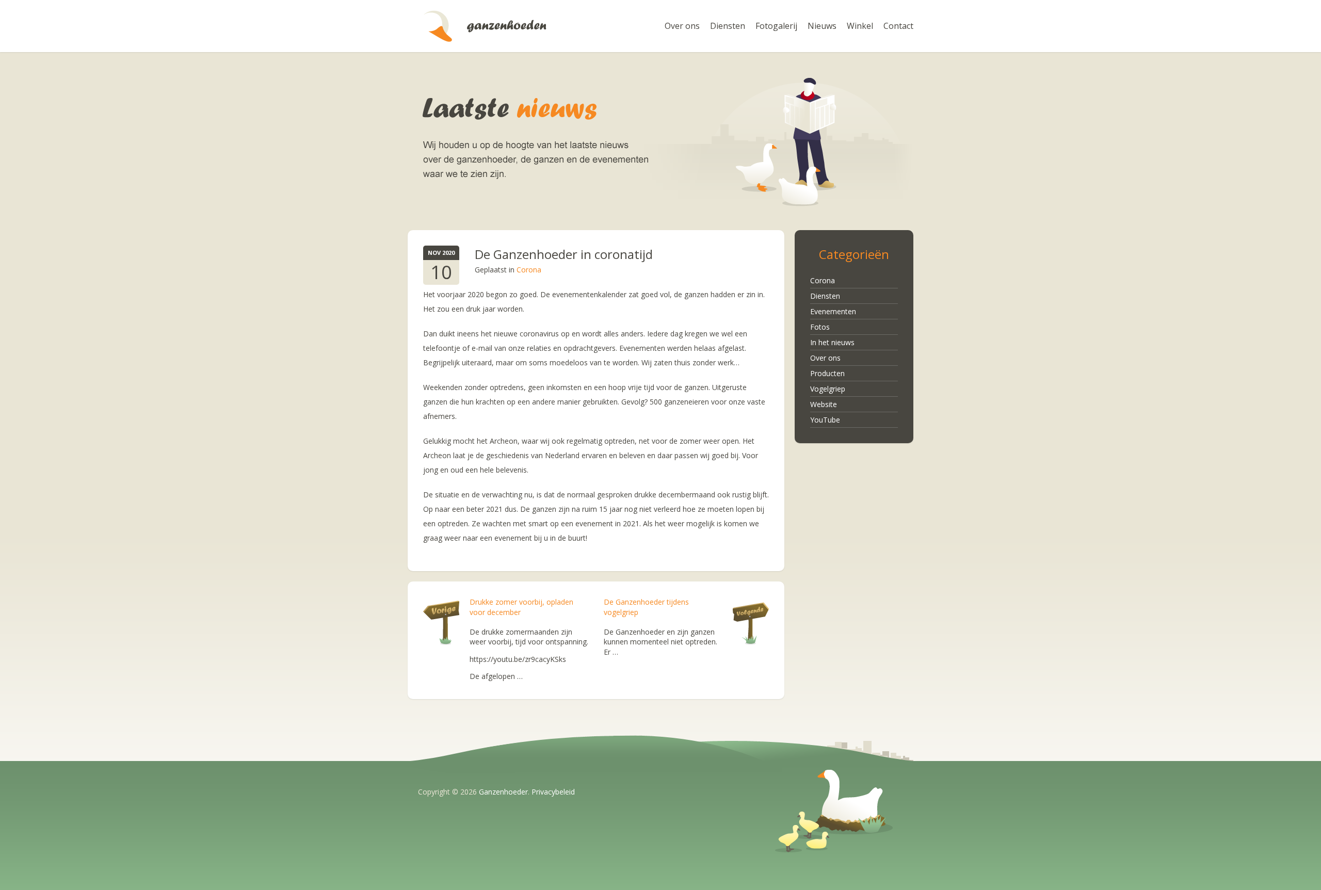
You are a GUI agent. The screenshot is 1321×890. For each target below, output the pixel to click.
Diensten (727, 25)
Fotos (820, 327)
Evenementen (833, 311)
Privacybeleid (553, 792)
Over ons (682, 25)
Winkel (860, 25)
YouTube (825, 420)
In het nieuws (832, 342)
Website (823, 404)
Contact (898, 25)
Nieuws (822, 25)
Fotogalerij (776, 25)
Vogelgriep (827, 389)
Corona (529, 269)
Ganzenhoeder (485, 26)
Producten (827, 373)
